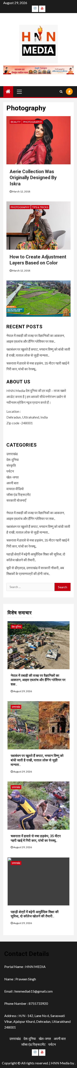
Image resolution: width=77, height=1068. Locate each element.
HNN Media (60, 1063)
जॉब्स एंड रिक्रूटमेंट (18, 494)
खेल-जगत (12, 477)
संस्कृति (11, 465)
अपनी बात (12, 483)
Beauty (16, 121)
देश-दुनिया (12, 460)
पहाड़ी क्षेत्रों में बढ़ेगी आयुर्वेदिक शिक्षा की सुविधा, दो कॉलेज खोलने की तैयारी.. (35, 914)
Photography (32, 121)
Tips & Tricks (40, 207)
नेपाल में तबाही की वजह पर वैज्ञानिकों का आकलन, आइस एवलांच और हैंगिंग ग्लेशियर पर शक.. (38, 680)
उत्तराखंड (12, 454)
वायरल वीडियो (15, 489)
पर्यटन (10, 471)
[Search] (61, 91)
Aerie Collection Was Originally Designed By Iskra (33, 177)
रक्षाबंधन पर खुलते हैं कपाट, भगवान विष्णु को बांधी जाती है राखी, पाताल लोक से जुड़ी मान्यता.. (37, 760)
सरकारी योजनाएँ (16, 500)
